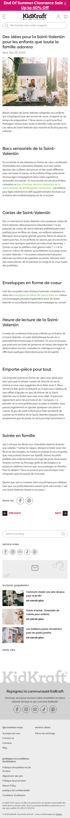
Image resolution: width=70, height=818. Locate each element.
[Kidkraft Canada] (35, 16)
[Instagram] (12, 552)
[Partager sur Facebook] (20, 500)
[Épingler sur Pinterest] (29, 500)
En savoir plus (35, 600)
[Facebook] (5, 552)
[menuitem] (58, 17)
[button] (4, 16)
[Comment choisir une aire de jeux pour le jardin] (13, 598)
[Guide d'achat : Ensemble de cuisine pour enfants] (13, 617)
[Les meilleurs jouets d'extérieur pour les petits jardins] (13, 635)
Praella (59, 814)
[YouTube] (20, 552)
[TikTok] (27, 552)
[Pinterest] (34, 552)
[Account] (58, 17)
